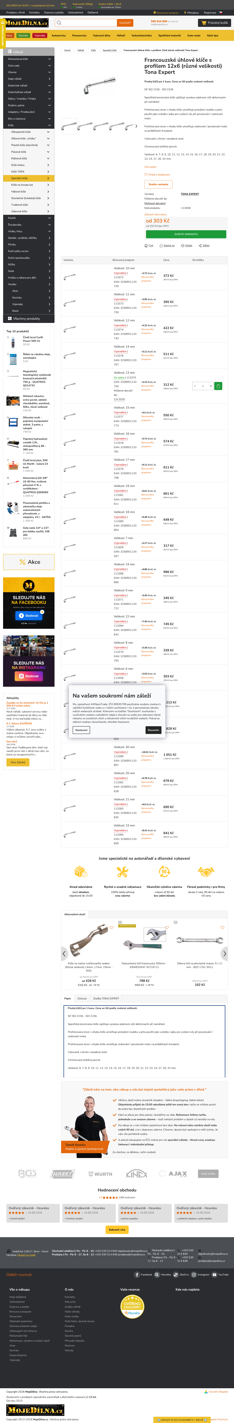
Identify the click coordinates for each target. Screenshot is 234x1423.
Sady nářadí (14, 79)
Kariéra (69, 1331)
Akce (15, 291)
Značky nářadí (72, 1307)
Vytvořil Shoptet (218, 1392)
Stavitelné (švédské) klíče (26, 198)
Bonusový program (168, 13)
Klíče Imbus (18, 165)
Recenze (70, 1345)
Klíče (11, 125)
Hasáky (12, 284)
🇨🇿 (220, 12)
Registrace (210, 12)
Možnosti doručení (155, 203)
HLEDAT (125, 23)
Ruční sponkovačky (19, 258)
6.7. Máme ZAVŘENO (19, 723)
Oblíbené (92, 12)
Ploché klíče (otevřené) (24, 145)
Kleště (12, 218)
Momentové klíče (18, 59)
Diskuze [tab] (82, 998)
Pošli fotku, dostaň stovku (80, 1321)
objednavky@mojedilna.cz (133, 1251)
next (225, 954)
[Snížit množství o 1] (195, 386)
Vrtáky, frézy (15, 231)
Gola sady (13, 65)
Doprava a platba (54, 12)
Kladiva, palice (16, 105)
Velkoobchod (75, 12)
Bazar (15, 311)
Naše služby (72, 1316)
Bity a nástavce (16, 119)
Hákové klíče (18, 191)
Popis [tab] (67, 998)
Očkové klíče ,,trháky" (23, 138)
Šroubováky (15, 225)
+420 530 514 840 (105, 1251)
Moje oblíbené (17, 1297)
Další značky (208, 1174)
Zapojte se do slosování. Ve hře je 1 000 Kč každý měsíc (27, 704)
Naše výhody (72, 1311)
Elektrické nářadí (17, 85)
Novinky (17, 297)
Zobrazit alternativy (155, 214)
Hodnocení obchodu (117, 1190)
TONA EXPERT (190, 194)
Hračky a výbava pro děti (22, 277)
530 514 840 (164, 21)
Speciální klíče (19, 178)
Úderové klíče (19, 211)
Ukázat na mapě (26, 1255)
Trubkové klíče (19, 205)
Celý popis (150, 167)
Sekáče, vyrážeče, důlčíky (22, 238)
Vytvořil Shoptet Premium (212, 1419)
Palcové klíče (18, 152)
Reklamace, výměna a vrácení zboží (29, 1341)
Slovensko (15, 1316)
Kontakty (34, 12)
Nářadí (18, 52)
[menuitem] (9, 35)
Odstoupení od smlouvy (23, 1331)
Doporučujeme (18, 1355)
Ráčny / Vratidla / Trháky (22, 99)
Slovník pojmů (73, 1336)
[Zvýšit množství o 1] (211, 386)
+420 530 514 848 (106, 1254)
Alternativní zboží (74, 914)
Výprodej (17, 304)
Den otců (11, 741)
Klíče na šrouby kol (22, 185)
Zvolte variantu (158, 184)
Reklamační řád (18, 1336)
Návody (69, 1350)
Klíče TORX (17, 171)
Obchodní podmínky (20, 1321)
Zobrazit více (117, 1230)
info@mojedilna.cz (159, 24)
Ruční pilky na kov (18, 251)
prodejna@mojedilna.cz (131, 1254)
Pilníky (12, 244)
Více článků (18, 762)
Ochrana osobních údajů (23, 1326)
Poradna (69, 1326)
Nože (11, 271)
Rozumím (153, 730)
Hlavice (12, 72)
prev (63, 954)
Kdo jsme (70, 1302)
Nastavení (81, 730)
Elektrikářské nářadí (19, 92)
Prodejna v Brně (15, 12)
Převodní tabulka (74, 1341)
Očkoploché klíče (21, 132)
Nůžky (11, 264)
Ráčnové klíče (19, 158)
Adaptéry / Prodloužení (21, 112)
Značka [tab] (106, 998)
